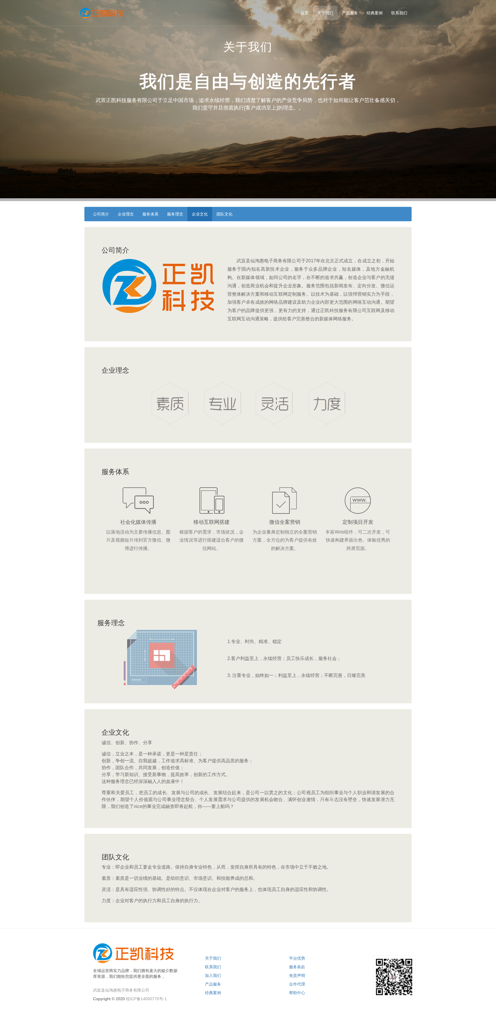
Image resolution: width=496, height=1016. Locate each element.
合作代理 (297, 984)
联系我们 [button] (399, 13)
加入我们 (213, 975)
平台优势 (297, 958)
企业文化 (200, 214)
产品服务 (213, 984)
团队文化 (224, 214)
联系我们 (213, 967)
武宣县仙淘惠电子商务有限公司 (121, 990)
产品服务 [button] (350, 13)
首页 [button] (305, 13)
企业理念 (126, 214)
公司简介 (101, 214)
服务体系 (150, 214)
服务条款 (297, 967)
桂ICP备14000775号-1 (146, 998)
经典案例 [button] (375, 13)
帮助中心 (297, 992)
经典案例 (213, 992)
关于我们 (213, 958)
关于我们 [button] (325, 13)
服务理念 (175, 214)
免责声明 (297, 975)
